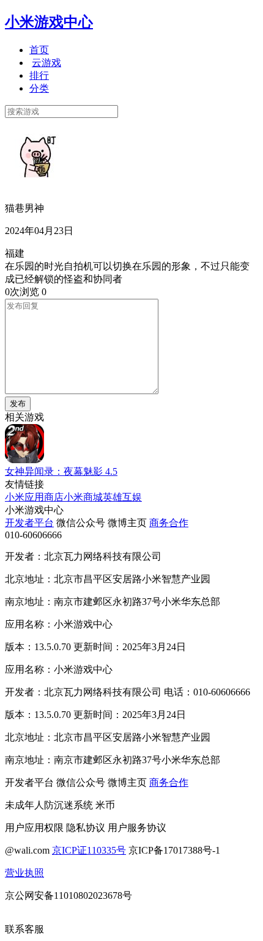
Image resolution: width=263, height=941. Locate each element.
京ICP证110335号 (89, 850)
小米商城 (83, 497)
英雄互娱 (122, 497)
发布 (18, 403)
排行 (39, 75)
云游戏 (46, 62)
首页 (39, 50)
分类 (39, 88)
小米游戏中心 (49, 22)
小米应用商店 (34, 497)
